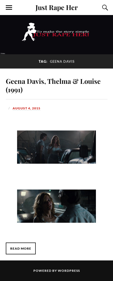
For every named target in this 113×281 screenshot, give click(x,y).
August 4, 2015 (26, 108)
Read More (20, 248)
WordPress (69, 271)
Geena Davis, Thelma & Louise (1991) (53, 85)
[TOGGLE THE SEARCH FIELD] (104, 8)
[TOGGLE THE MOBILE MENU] (9, 8)
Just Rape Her (56, 7)
